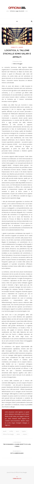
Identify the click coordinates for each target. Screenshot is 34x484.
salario (18, 434)
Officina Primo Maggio (8, 434)
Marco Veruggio (17, 63)
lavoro (17, 431)
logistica (24, 431)
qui (6, 418)
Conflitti (14, 47)
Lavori (21, 47)
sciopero (25, 434)
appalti (4, 431)
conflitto (11, 431)
